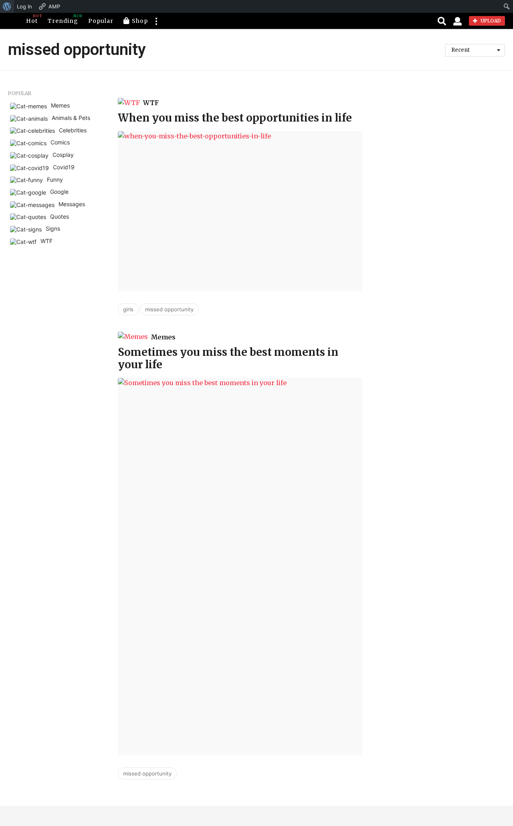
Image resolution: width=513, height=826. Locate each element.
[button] (156, 21)
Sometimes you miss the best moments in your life (228, 358)
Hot (32, 19)
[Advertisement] (439, 141)
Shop (140, 20)
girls (128, 309)
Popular (100, 20)
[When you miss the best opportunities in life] (240, 211)
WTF (151, 103)
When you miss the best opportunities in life (235, 117)
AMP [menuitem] (54, 6)
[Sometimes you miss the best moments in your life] (240, 566)
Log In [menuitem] (24, 6)
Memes (163, 337)
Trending (63, 19)
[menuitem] (7, 6)
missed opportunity (169, 309)
